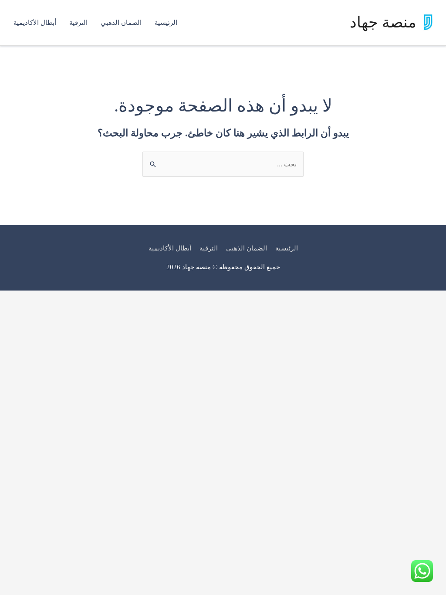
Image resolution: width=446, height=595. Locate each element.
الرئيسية (166, 22)
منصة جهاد (383, 22)
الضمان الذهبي (121, 22)
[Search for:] (223, 164)
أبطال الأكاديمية (35, 22)
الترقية (78, 22)
